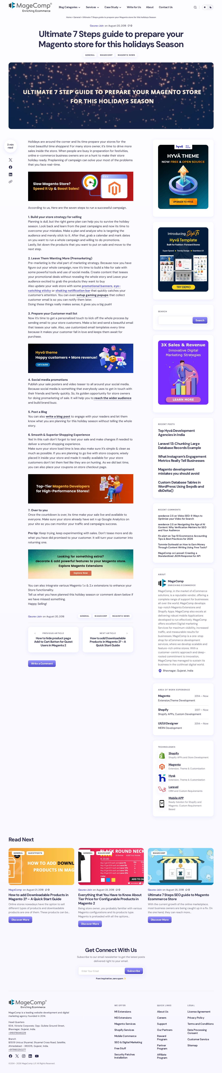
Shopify (174, 753)
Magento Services (125, 1024)
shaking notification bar (73, 291)
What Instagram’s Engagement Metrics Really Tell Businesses (182, 459)
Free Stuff (120, 1048)
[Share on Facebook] (10, 167)
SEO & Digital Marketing (128, 1042)
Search (162, 311)
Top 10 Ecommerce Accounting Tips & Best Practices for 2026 (182, 537)
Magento (175, 765)
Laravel (173, 787)
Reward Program (162, 1037)
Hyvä (172, 776)
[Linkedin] (30, 1056)
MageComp (106, 55)
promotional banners (97, 286)
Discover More (20, 919)
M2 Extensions (123, 1017)
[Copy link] (10, 181)
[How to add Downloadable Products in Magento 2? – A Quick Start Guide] (41, 866)
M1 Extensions (122, 1011)
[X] (17, 1056)
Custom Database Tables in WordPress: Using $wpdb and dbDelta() (181, 486)
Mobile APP (176, 798)
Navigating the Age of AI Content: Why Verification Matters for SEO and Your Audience (182, 527)
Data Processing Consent (197, 1031)
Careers (161, 1017)
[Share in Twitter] (10, 160)
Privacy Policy (195, 1017)
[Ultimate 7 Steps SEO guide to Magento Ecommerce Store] (181, 866)
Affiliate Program (162, 1056)
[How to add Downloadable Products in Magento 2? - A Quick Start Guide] (108, 639)
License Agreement (198, 1011)
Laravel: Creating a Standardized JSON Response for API (179, 554)
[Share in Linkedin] (10, 174)
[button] (195, 7)
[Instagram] (23, 1056)
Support (162, 1024)
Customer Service (198, 1039)
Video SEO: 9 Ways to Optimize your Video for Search (180, 517)
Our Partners (164, 1030)
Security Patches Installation (124, 1056)
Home (69, 17)
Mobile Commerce (125, 1036)
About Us (162, 1011)
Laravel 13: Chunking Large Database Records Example (179, 446)
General (77, 17)
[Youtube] (37, 1056)
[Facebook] (10, 1056)
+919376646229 (17, 1032)
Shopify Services (124, 1030)
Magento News (126, 55)
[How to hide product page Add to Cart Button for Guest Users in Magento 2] (53, 639)
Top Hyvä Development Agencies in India (176, 433)
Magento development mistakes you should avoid (178, 471)
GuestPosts (35, 853)
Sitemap (192, 1045)
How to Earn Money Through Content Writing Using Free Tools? (182, 546)
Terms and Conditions (200, 1024)
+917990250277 (17, 1049)
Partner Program (162, 1047)
